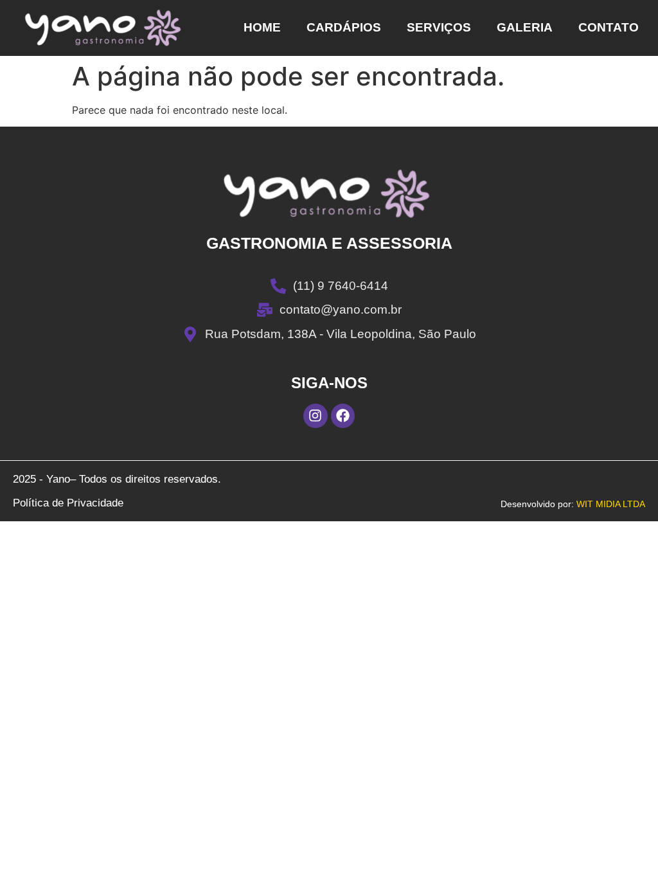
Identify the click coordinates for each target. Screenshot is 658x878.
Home (262, 27)
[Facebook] (343, 416)
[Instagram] (315, 416)
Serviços (439, 27)
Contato (608, 27)
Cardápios (344, 27)
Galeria (525, 27)
